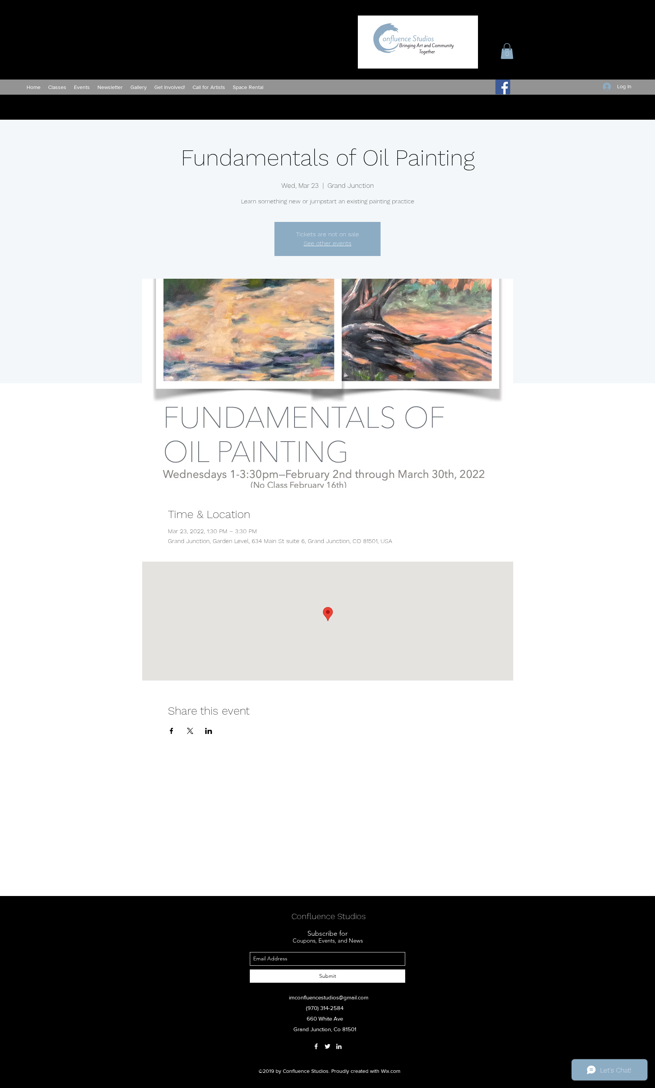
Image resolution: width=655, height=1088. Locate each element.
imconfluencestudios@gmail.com (328, 997)
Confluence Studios (328, 916)
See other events (327, 243)
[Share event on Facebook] (171, 731)
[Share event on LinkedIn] (208, 731)
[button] (507, 51)
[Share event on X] (190, 731)
